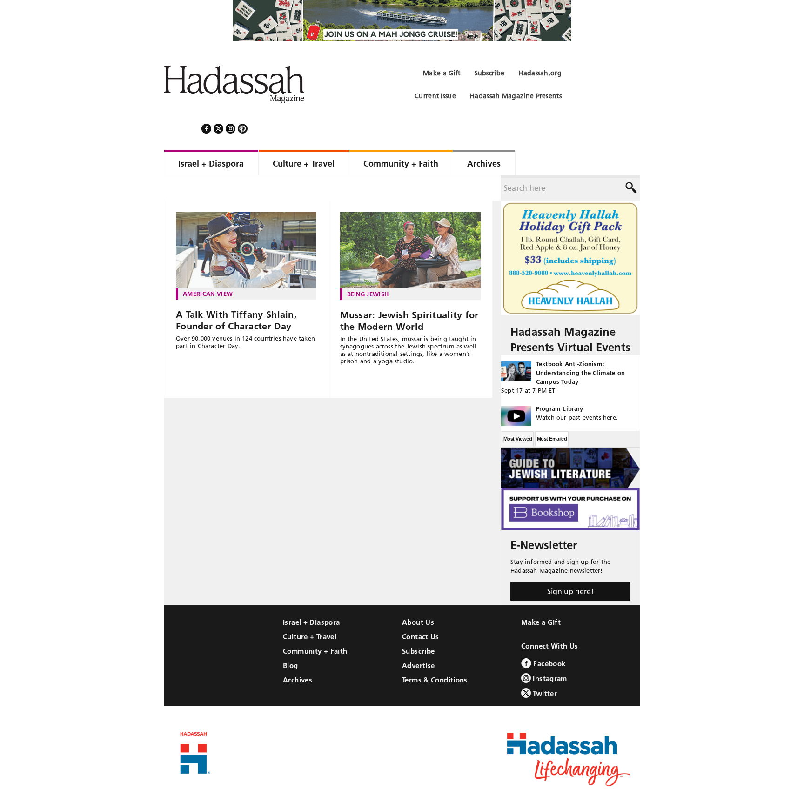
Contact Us (420, 611)
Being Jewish (368, 269)
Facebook (548, 638)
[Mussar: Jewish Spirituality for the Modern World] (410, 225)
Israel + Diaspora (311, 597)
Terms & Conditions (435, 654)
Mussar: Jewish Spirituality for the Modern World (409, 295)
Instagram (549, 653)
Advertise (418, 640)
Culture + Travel (309, 611)
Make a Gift (541, 597)
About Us (418, 597)
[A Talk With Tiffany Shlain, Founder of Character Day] (246, 225)
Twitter (544, 668)
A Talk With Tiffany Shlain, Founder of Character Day (236, 295)
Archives (297, 654)
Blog (290, 640)
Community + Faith (315, 626)
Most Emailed (552, 413)
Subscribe (418, 626)
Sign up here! (570, 566)
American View (208, 268)
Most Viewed (517, 413)
